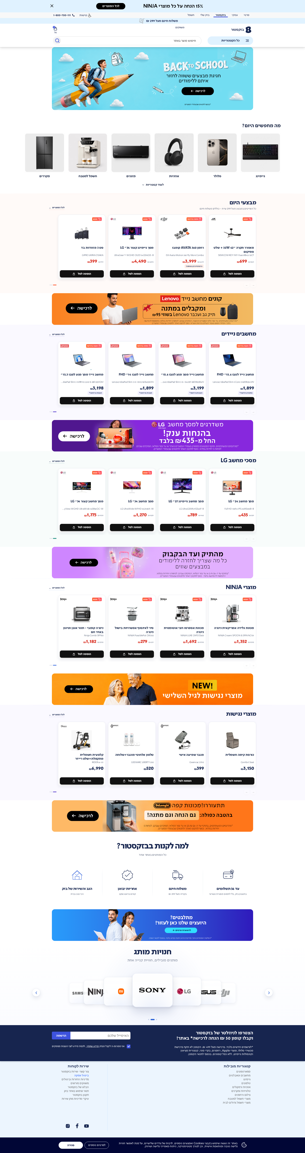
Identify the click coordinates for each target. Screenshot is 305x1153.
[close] (51, 5)
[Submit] (57, 41)
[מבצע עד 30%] (152, 309)
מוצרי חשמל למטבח (239, 1098)
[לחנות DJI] (206, 992)
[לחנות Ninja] (81, 993)
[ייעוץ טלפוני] (152, 925)
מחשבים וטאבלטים (239, 1075)
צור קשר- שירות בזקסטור (75, 1071)
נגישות (83, 15)
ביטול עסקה (81, 1075)
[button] (51, 5)
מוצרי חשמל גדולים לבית (236, 1102)
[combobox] (127, 40)
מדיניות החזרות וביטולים (75, 1079)
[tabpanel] (152, 82)
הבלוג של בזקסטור (78, 1087)
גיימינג (246, 1079)
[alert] (152, 21)
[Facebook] (77, 1126)
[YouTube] (86, 1126)
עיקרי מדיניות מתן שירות (75, 1098)
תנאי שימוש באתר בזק (76, 1091)
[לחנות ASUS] (184, 991)
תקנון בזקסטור (81, 1094)
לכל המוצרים (58, 207)
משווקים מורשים (80, 1083)
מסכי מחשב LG (238, 460)
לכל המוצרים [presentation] (110, 6)
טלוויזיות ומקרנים (240, 1091)
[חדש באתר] (152, 78)
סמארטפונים (243, 1071)
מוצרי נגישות (241, 714)
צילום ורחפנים (242, 1094)
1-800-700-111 (62, 15)
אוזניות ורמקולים (241, 1087)
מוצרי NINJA (241, 587)
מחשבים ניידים (238, 334)
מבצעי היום (242, 203)
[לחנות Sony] (121, 991)
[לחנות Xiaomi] (98, 992)
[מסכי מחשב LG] (152, 435)
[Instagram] (68, 1126)
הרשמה (61, 1035)
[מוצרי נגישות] (152, 689)
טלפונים (245, 1083)
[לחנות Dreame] (223, 993)
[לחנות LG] (152, 990)
